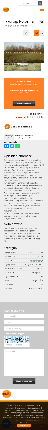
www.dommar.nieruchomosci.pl (16, 183)
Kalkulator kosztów (29, 137)
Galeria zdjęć (36, 33)
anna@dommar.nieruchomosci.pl (24, 90)
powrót (41, 22)
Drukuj (41, 33)
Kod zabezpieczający (15, 334)
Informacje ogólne (9, 137)
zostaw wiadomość (24, 103)
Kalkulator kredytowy (19, 137)
